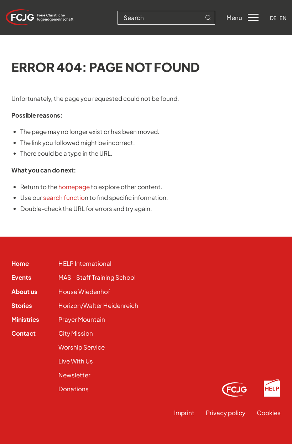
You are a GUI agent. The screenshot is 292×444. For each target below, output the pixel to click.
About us (24, 291)
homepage (74, 187)
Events (21, 277)
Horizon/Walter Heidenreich (98, 305)
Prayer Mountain (81, 319)
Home (20, 263)
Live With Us (75, 361)
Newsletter (74, 375)
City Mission (75, 333)
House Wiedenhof (84, 291)
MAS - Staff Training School (97, 277)
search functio (64, 197)
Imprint (184, 413)
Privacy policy (225, 413)
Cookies (269, 413)
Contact (23, 333)
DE (273, 18)
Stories (21, 305)
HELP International (84, 263)
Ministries (25, 319)
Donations (73, 389)
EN (283, 18)
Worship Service (81, 347)
